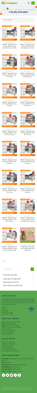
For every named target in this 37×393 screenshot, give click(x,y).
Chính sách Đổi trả (7, 334)
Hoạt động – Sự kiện (7, 314)
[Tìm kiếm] (32, 269)
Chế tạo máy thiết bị (7, 345)
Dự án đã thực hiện (7, 312)
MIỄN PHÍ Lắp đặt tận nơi (9, 323)
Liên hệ (4, 309)
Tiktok (19, 375)
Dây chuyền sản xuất (9, 282)
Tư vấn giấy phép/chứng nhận (10, 351)
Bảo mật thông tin (7, 329)
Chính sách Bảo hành (8, 332)
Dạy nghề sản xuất (7, 347)
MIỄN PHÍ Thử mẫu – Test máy (10, 325)
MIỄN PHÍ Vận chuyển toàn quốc (11, 322)
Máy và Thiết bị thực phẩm (11, 285)
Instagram (15, 375)
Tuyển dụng (5, 310)
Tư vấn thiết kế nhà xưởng (9, 349)
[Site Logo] (9, 3)
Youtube (11, 375)
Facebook (3, 375)
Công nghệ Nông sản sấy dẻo (27, 245)
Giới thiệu (4, 307)
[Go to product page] (9, 33)
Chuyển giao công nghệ (10, 279)
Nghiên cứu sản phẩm (8, 342)
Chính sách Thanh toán (8, 330)
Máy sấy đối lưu (9, 42)
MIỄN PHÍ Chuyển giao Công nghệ (11, 327)
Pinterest (7, 375)
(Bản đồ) (4, 360)
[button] (29, 3)
